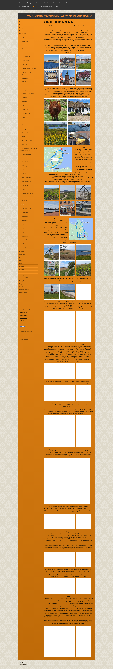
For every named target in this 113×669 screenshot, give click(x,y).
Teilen (23, 326)
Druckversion (25, 662)
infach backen (24, 315)
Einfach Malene (23, 318)
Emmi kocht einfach (24, 323)
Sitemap (30, 662)
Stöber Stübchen (23, 312)
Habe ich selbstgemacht (25, 321)
